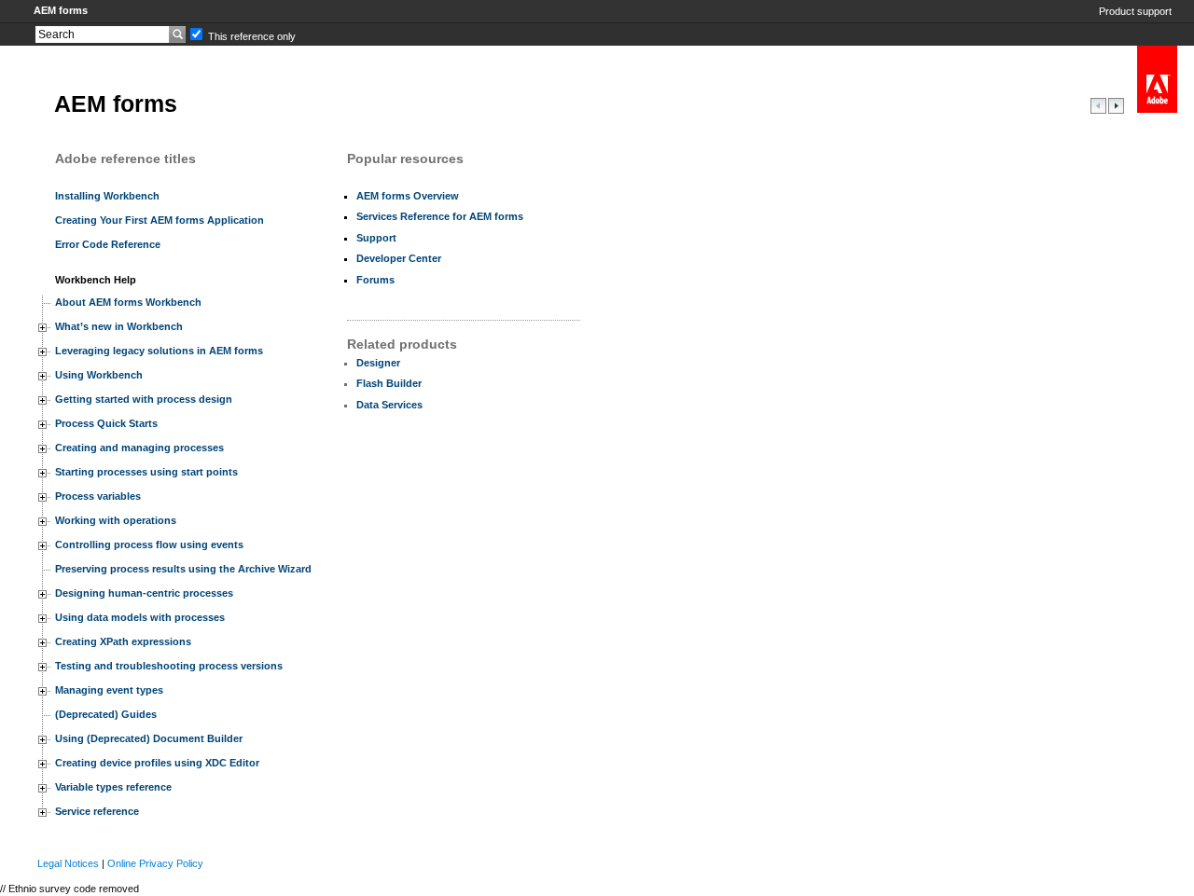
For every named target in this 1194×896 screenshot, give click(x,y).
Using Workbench (99, 374)
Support (376, 237)
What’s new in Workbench (119, 326)
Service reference (97, 811)
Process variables (98, 496)
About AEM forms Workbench (128, 302)
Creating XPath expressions (123, 641)
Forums (375, 279)
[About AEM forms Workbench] (1116, 110)
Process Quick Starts (106, 423)
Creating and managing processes (139, 447)
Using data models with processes (140, 617)
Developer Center (398, 258)
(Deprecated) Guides (106, 714)
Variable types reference (113, 787)
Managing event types (109, 690)
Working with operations (115, 520)
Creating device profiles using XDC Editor (157, 762)
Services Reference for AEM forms (439, 216)
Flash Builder (389, 383)
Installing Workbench (107, 195)
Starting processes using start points (146, 471)
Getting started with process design (143, 399)
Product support (1135, 11)
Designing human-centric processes (144, 593)
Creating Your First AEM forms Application (159, 220)
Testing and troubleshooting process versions (169, 665)
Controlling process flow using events (149, 544)
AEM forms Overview (407, 195)
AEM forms (61, 10)
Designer (378, 362)
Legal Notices (68, 863)
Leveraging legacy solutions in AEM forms (159, 350)
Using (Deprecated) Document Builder (149, 738)
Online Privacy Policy (155, 863)
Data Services (389, 404)
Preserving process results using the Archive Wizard (183, 568)
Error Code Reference (107, 244)
